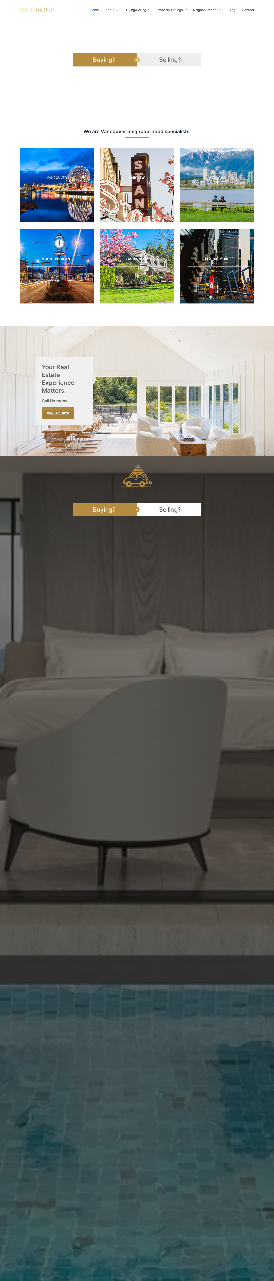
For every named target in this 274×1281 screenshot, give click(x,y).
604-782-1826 (58, 413)
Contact (248, 10)
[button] (117, 10)
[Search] (217, 266)
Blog (232, 10)
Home (94, 10)
